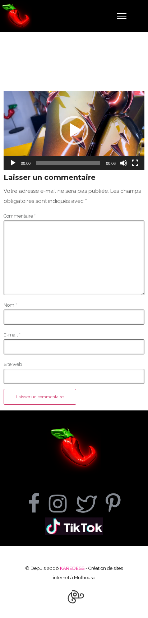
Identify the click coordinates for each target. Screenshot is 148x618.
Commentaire (20, 216)
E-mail (12, 335)
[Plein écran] (135, 163)
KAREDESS (72, 568)
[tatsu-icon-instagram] (62, 503)
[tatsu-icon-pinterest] (113, 503)
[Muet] (123, 163)
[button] (74, 130)
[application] (74, 130)
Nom (10, 305)
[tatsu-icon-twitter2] (91, 503)
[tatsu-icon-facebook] (38, 503)
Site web (13, 364)
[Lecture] (13, 163)
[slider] (68, 163)
